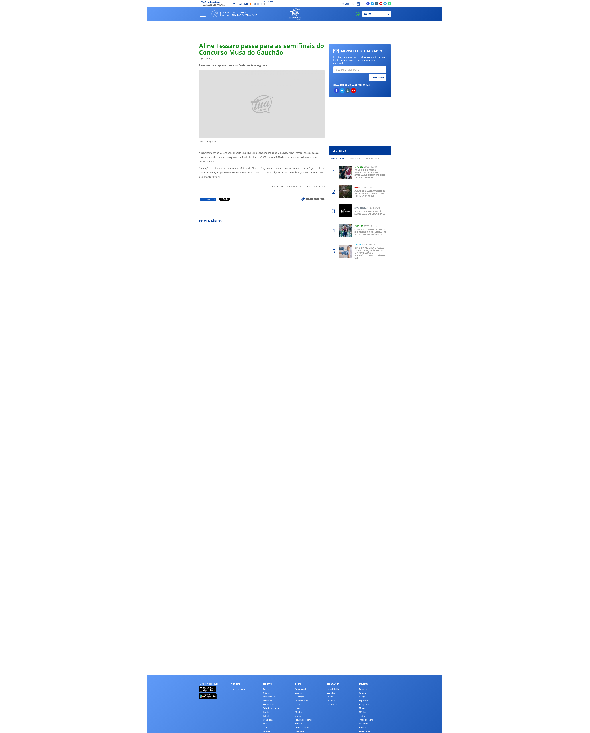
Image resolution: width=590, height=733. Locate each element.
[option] (337, 158)
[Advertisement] (295, 32)
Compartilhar (209, 199)
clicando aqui (245, 172)
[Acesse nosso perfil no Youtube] (380, 3)
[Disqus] (262, 266)
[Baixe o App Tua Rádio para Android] (389, 3)
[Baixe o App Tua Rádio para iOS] (385, 3)
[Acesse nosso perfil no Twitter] (372, 3)
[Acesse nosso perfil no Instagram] (376, 3)
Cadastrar (377, 77)
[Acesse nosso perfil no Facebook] (368, 3)
